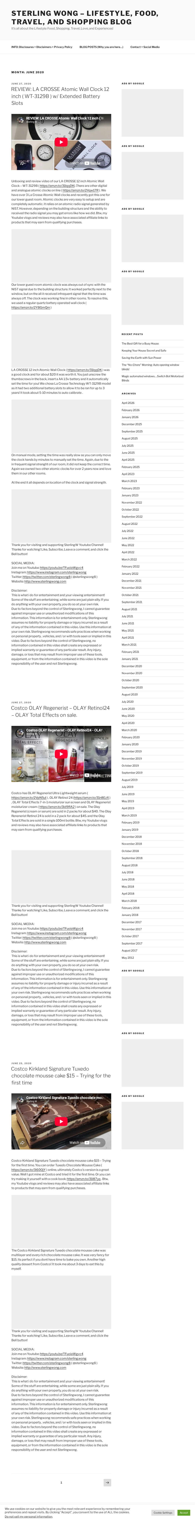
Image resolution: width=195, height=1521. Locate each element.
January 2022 (130, 573)
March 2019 (129, 815)
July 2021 (127, 616)
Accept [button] (184, 1512)
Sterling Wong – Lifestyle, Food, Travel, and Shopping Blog (85, 17)
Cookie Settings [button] (163, 1512)
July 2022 (127, 530)
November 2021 (132, 587)
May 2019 (128, 801)
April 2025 (128, 459)
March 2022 (129, 559)
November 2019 (132, 758)
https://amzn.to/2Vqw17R (80, 190)
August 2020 (130, 694)
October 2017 (130, 936)
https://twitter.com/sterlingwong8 (47, 577)
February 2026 (131, 410)
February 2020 (131, 737)
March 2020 (129, 730)
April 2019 (128, 808)
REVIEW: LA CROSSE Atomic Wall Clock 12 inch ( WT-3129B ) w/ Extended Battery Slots (60, 96)
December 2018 (132, 836)
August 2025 (130, 438)
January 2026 (130, 417)
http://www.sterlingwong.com (45, 581)
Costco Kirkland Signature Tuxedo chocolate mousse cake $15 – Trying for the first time (61, 1076)
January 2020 (130, 744)
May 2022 (128, 545)
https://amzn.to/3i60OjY (28, 1170)
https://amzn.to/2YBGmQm (30, 307)
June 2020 (128, 708)
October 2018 (130, 851)
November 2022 (132, 502)
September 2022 (132, 516)
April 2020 (128, 723)
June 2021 (128, 623)
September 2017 (132, 943)
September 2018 (132, 858)
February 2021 (130, 651)
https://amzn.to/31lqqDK (57, 186)
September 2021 (132, 602)
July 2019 (127, 786)
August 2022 (129, 523)
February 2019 (130, 822)
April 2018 (128, 893)
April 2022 (128, 552)
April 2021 (128, 637)
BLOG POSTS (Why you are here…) (101, 47)
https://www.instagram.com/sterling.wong (56, 572)
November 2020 (132, 673)
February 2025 (131, 467)
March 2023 (129, 481)
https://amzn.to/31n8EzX (91, 797)
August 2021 (129, 609)
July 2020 (128, 701)
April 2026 (128, 402)
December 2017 (131, 922)
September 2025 (132, 431)
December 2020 (132, 666)
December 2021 (131, 580)
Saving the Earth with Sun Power (141, 357)
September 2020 (132, 687)
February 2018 (130, 907)
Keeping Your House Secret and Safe (144, 350)
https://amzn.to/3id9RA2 (57, 807)
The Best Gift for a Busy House (140, 343)
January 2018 (130, 914)
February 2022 (130, 566)
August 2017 (129, 950)
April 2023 (128, 474)
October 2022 (130, 509)
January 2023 (130, 495)
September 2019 (132, 772)
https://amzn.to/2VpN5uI (28, 797)
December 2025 (132, 424)
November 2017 (132, 929)
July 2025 (127, 445)
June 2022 (128, 538)
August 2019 (129, 779)
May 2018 (128, 886)
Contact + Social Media (145, 47)
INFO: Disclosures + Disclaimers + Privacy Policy (41, 47)
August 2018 (129, 865)
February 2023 (131, 488)
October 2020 (130, 680)
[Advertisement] (61, 255)
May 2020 (128, 715)
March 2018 (129, 900)
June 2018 (128, 879)
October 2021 (130, 595)
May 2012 (128, 957)
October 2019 (130, 765)
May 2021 (128, 630)
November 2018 (132, 843)
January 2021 (130, 658)
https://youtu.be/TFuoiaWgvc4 (61, 568)
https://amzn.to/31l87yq (84, 1179)
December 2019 (132, 751)
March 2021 (129, 644)
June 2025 (128, 452)
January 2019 (130, 829)
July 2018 (127, 872)
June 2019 (128, 794)
